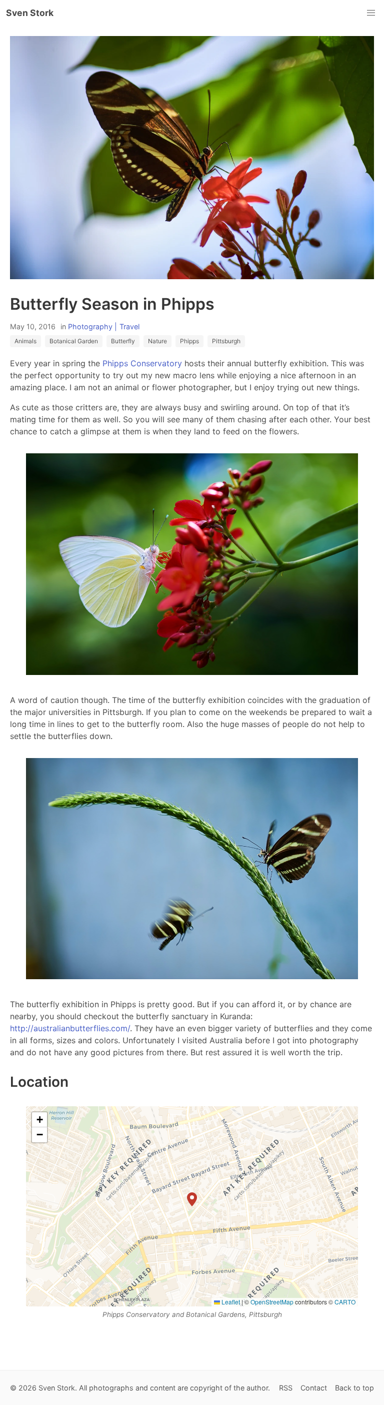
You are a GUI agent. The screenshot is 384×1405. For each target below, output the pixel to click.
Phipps (189, 341)
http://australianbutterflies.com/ (70, 1028)
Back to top (354, 1387)
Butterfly (123, 341)
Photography (90, 326)
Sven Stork (30, 13)
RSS (285, 1387)
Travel (130, 326)
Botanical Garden (74, 341)
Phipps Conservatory (142, 363)
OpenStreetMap (272, 1301)
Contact (313, 1387)
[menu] (371, 13)
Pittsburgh (226, 341)
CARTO (345, 1301)
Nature (157, 341)
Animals (25, 341)
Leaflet (230, 1301)
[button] (192, 1199)
